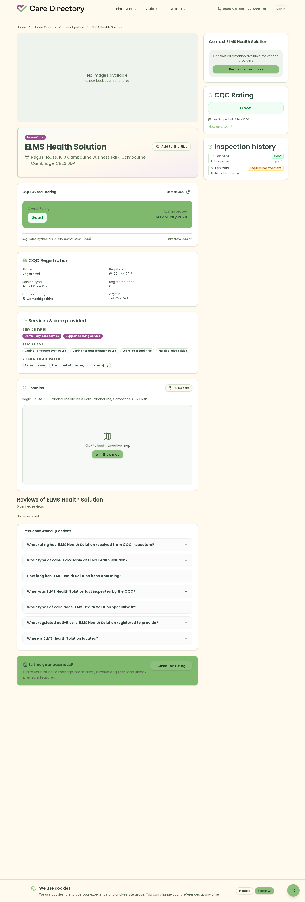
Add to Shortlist (174, 146)
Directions (182, 388)
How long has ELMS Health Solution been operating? (74, 575)
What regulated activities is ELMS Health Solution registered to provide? (92, 622)
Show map (111, 454)
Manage (244, 891)
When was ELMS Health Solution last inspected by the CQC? (81, 591)
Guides (152, 8)
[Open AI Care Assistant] (293, 890)
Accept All (264, 891)
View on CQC (175, 192)
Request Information (246, 69)
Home (21, 27)
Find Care (124, 8)
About (176, 8)
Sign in (280, 9)
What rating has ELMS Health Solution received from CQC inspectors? (90, 544)
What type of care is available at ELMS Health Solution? (77, 560)
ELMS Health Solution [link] (107, 27)
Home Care (43, 27)
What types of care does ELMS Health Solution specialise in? (81, 607)
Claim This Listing (171, 666)
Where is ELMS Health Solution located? (62, 638)
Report (276, 161)
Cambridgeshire (71, 27)
